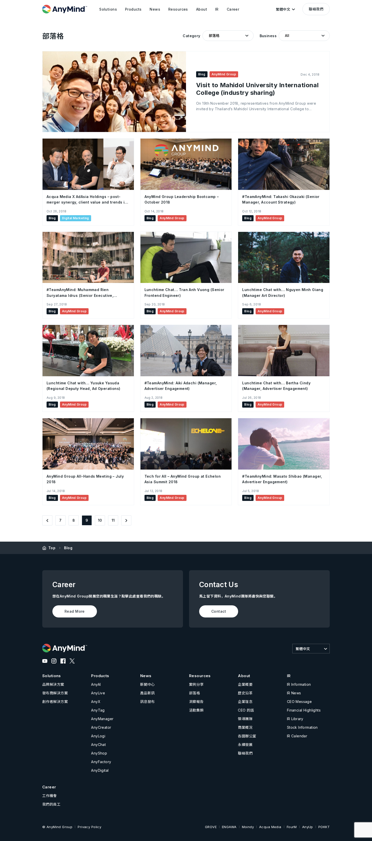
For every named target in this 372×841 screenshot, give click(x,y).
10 (100, 520)
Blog (68, 548)
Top (51, 548)
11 (113, 520)
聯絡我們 (316, 9)
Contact (218, 611)
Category (191, 36)
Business (268, 36)
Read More (75, 611)
